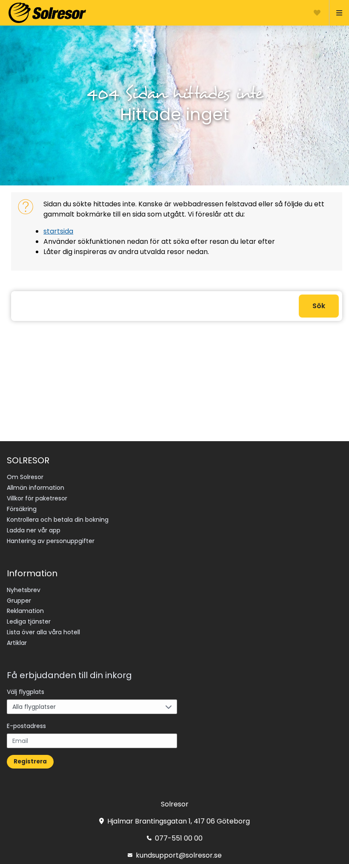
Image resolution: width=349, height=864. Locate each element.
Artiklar (17, 643)
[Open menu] (335, 13)
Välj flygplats (25, 692)
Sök (318, 306)
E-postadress (26, 726)
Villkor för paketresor (37, 498)
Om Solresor (25, 477)
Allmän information (35, 487)
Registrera (30, 761)
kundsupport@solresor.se (179, 855)
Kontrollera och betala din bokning (58, 519)
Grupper (19, 600)
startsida (58, 231)
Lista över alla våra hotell (43, 632)
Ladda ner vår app (33, 530)
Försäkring (22, 509)
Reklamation (25, 611)
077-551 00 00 (179, 838)
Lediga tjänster (29, 621)
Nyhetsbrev (23, 590)
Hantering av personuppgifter (50, 541)
